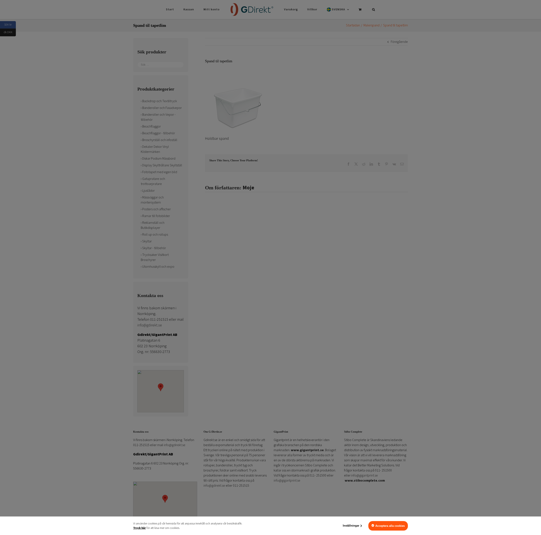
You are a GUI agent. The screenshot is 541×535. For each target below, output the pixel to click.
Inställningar (351, 525)
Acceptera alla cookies (390, 525)
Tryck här (139, 528)
